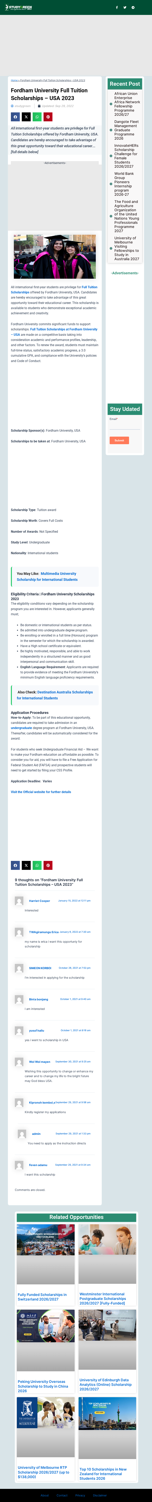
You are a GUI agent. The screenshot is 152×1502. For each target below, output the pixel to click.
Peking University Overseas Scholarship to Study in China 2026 (43, 1386)
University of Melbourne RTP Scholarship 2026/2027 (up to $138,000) (43, 1472)
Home (14, 80)
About (45, 1495)
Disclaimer (100, 1495)
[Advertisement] (82, 45)
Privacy (80, 1495)
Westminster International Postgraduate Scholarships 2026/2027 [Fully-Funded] (103, 1298)
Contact (62, 1495)
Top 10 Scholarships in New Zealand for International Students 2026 (103, 1474)
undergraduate (21, 728)
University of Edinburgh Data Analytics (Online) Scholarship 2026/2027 (106, 1384)
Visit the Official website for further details (41, 792)
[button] (15, 116)
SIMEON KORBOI (40, 968)
